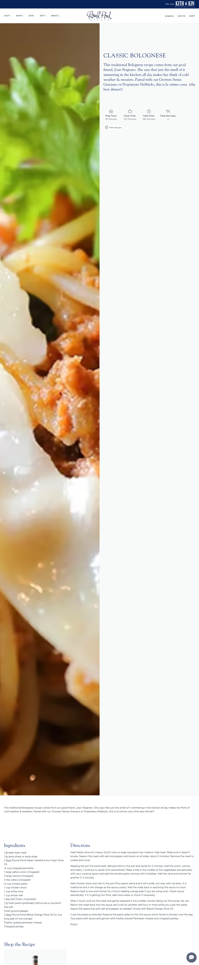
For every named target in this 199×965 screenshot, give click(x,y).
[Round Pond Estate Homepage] (99, 16)
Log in (181, 16)
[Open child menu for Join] (35, 16)
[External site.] (185, 4)
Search (169, 16)
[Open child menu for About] (60, 16)
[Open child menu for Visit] (11, 16)
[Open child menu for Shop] (24, 16)
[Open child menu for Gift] (46, 16)
